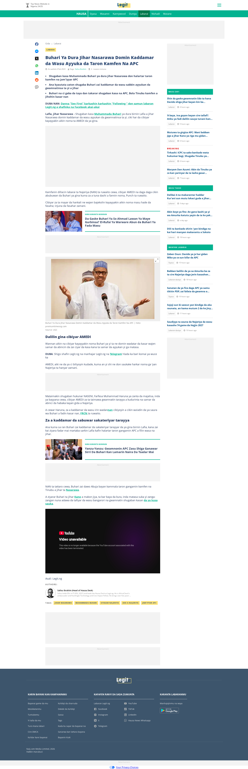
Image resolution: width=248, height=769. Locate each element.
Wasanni (104, 13)
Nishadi (156, 13)
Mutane (167, 13)
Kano (77, 497)
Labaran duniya (174, 279)
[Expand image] (156, 260)
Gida (47, 43)
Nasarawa (72, 490)
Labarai (144, 13)
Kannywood (119, 13)
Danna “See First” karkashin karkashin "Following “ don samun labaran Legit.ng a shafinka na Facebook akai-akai (99, 105)
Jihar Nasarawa (63, 603)
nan (110, 410)
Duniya (133, 13)
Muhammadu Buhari (107, 114)
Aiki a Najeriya (130, 603)
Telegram (116, 354)
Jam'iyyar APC (149, 603)
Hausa (81, 14)
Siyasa (93, 13)
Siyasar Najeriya (110, 603)
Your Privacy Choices (127, 767)
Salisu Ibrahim (80, 69)
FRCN (84, 413)
